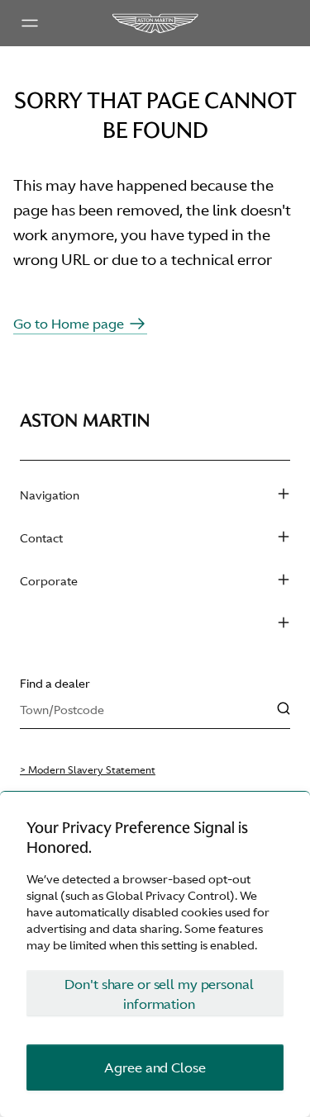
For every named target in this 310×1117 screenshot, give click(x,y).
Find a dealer (55, 683)
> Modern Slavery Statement (87, 770)
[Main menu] (30, 23)
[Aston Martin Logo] (155, 23)
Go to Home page (68, 324)
